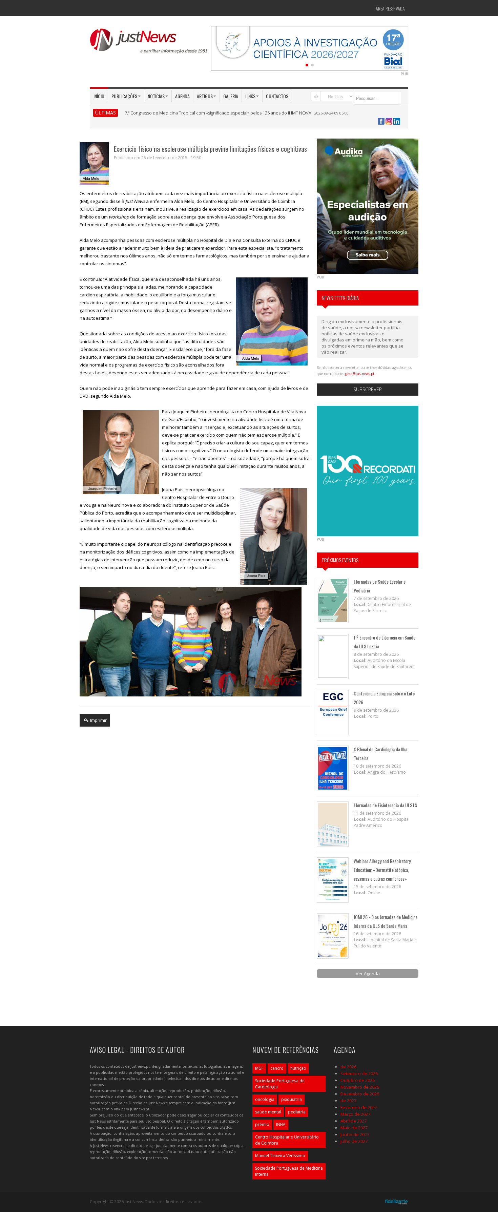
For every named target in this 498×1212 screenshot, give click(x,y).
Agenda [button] (182, 96)
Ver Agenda (368, 973)
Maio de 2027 (354, 1128)
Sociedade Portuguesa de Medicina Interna (289, 1171)
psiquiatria (291, 1099)
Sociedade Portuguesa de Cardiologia (280, 1084)
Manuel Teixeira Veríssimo (280, 1155)
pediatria (297, 1112)
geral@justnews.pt (359, 373)
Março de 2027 (355, 1114)
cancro (277, 1068)
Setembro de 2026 (359, 1073)
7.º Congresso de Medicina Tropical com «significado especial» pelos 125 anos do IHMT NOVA (218, 113)
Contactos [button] (277, 96)
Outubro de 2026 (357, 1080)
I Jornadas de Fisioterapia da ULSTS (385, 805)
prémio (262, 1124)
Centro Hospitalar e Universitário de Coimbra (287, 1140)
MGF (259, 1068)
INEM (281, 1124)
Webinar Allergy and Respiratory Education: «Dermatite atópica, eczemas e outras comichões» (382, 869)
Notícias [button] (156, 96)
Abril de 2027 (353, 1121)
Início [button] (99, 96)
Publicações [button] (124, 96)
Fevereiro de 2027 (358, 1107)
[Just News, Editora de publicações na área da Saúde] (149, 43)
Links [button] (250, 96)
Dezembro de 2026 (359, 1094)
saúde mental (268, 1112)
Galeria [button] (230, 96)
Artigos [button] (205, 96)
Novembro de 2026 (359, 1087)
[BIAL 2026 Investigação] (309, 48)
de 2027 (348, 1101)
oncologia (264, 1099)
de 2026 (348, 1067)
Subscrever (367, 389)
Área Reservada (390, 8)
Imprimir (98, 720)
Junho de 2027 (354, 1134)
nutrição (298, 1068)
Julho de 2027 (354, 1141)
